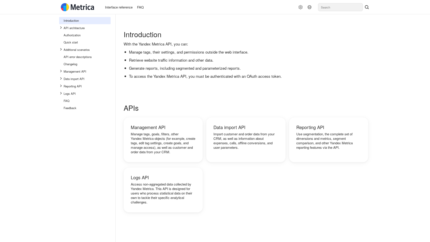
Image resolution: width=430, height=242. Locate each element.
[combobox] (340, 7)
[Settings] (301, 7)
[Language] (309, 7)
